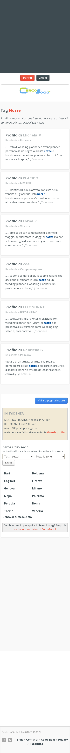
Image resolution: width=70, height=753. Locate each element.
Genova (9, 488)
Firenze (37, 481)
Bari (7, 473)
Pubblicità (36, 744)
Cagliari (9, 481)
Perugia (9, 503)
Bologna (38, 473)
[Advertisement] (35, 590)
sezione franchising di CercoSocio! (35, 529)
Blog (20, 739)
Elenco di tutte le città (17, 517)
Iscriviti (27, 78)
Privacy (63, 739)
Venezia (37, 511)
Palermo (38, 496)
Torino (8, 511)
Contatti (32, 739)
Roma (36, 503)
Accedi (43, 78)
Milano (37, 488)
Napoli (8, 496)
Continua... (38, 159)
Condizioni (48, 739)
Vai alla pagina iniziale (51, 400)
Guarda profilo (56, 432)
